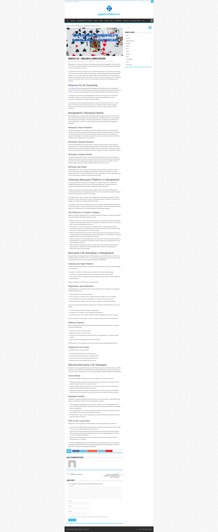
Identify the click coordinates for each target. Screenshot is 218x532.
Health (101, 20)
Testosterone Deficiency (76, 474)
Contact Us (76, 1)
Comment (71, 486)
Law (143, 20)
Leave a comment (102, 61)
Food (127, 48)
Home (67, 20)
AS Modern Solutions (74, 61)
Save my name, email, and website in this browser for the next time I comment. (89, 516)
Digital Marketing (81, 20)
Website (70, 511)
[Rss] (142, 2)
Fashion (96, 20)
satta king (86, 529)
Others (73, 25)
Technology (126, 20)
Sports (127, 62)
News (111, 20)
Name (70, 501)
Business (73, 20)
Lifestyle (106, 20)
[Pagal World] (109, 10)
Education (89, 20)
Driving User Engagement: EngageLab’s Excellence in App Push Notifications (111, 475)
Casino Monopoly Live (73, 88)
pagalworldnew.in (78, 529)
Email (70, 506)
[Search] (152, 1)
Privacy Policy (68, 1)
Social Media (118, 20)
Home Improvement (135, 20)
